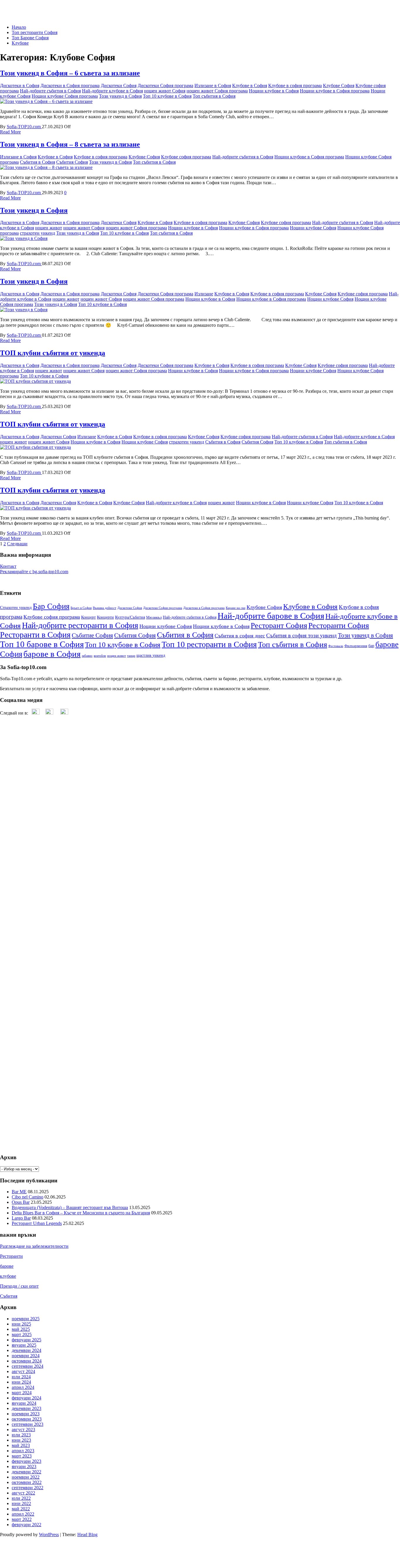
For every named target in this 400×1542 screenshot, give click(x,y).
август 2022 (23, 1492)
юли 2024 (21, 1376)
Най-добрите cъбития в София (50, 90)
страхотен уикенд (37, 233)
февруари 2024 (26, 1397)
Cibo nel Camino (27, 1196)
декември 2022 (26, 1471)
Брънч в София (81, 608)
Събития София (72, 162)
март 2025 (22, 1334)
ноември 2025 (26, 1318)
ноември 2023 (26, 1413)
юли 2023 (21, 1434)
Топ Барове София (30, 37)
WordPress (49, 1534)
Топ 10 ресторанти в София (209, 644)
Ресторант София (279, 625)
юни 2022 (21, 1503)
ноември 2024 (26, 1355)
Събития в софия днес (240, 636)
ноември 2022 (26, 1477)
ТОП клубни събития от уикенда (52, 353)
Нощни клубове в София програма (335, 90)
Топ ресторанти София (34, 32)
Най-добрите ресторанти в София (80, 625)
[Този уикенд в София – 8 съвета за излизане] (46, 167)
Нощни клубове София (313, 227)
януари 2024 (24, 1403)
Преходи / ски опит (19, 1286)
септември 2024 (27, 1366)
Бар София (51, 606)
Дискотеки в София (19, 85)
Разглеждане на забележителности (34, 1246)
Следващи (17, 543)
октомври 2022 (27, 1482)
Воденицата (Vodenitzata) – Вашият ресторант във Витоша (70, 1207)
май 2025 (21, 1329)
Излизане (203, 293)
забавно (87, 655)
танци (131, 655)
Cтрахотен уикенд (16, 607)
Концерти (105, 617)
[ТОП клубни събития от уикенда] (35, 381)
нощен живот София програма (217, 90)
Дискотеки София (118, 85)
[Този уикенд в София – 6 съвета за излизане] (46, 101)
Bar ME (19, 1191)
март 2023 (22, 1455)
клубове (8, 1276)
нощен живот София (164, 90)
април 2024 (23, 1387)
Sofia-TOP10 (12, 7)
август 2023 (23, 1429)
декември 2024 (26, 1350)
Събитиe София (92, 635)
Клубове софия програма (186, 156)
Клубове (20, 42)
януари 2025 (24, 1345)
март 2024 (22, 1392)
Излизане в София (212, 85)
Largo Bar (21, 1218)
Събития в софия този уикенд (301, 635)
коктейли (100, 655)
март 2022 (22, 1519)
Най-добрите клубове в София (112, 90)
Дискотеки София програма (165, 85)
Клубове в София (249, 85)
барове (6, 1266)
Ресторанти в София (35, 634)
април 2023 (23, 1450)
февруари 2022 (26, 1524)
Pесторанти (11, 1256)
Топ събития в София (214, 96)
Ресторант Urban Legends (37, 1223)
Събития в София (37, 162)
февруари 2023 (26, 1461)
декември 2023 (26, 1408)
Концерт (88, 617)
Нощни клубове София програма (65, 96)
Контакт (8, 566)
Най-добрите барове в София (271, 615)
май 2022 (21, 1508)
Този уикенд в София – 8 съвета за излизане (70, 144)
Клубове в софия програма (295, 85)
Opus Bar (21, 1202)
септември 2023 (27, 1424)
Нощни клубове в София (274, 90)
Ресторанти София (338, 625)
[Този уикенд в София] (23, 238)
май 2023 (21, 1445)
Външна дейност (104, 608)
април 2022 (23, 1513)
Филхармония (355, 646)
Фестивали (335, 646)
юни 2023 (21, 1440)
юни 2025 (21, 1323)
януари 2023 (24, 1466)
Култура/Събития (130, 617)
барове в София (52, 654)
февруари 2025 (26, 1339)
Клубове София (338, 85)
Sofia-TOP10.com (24, 126)
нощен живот (48, 227)
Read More (10, 131)
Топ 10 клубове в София (167, 96)
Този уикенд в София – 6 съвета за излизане (70, 73)
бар (371, 645)
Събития (8, 1296)
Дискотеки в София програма (70, 85)
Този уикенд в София (120, 96)
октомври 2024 (27, 1360)
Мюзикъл (154, 617)
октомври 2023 (27, 1418)
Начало (19, 27)
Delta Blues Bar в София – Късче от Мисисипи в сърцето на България (81, 1212)
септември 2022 (27, 1487)
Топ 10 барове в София (42, 644)
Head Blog (87, 1534)
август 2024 (23, 1371)
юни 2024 (21, 1381)
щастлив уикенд (150, 655)
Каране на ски (235, 608)
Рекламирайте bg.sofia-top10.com (34, 571)
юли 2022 (21, 1498)
